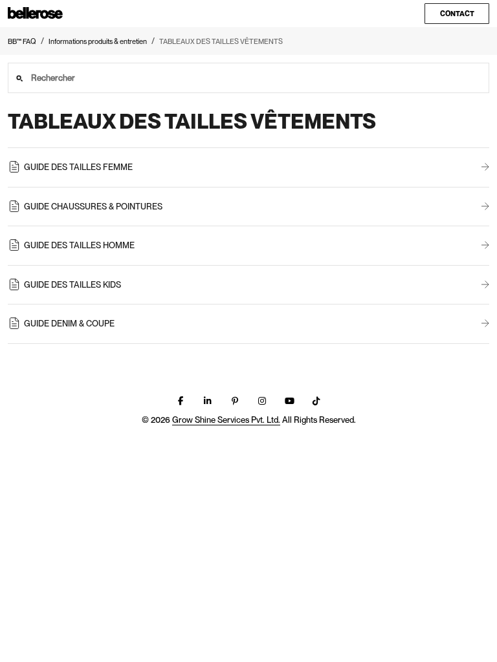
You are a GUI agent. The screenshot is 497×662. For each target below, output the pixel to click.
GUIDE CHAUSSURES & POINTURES (93, 206)
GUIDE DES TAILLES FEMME (78, 167)
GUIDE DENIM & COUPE (69, 323)
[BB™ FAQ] (35, 14)
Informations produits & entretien (98, 41)
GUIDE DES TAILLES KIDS (72, 285)
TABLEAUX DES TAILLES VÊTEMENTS (221, 41)
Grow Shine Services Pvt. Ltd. (226, 420)
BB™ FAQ (22, 41)
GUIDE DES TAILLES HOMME (79, 245)
